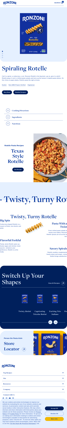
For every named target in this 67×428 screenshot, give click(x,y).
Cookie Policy (14, 414)
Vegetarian (31, 85)
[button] (50, 322)
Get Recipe (18, 169)
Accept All (54, 408)
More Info (54, 419)
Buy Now (7, 92)
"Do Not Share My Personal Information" (23, 423)
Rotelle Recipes (20, 92)
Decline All (54, 413)
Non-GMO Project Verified (17, 85)
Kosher (4, 85)
